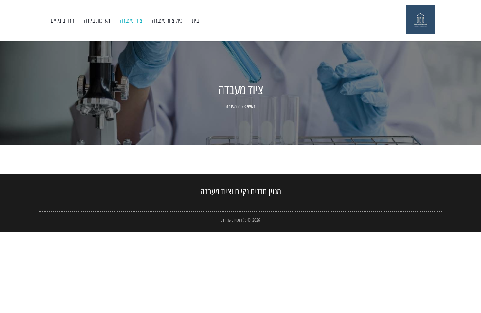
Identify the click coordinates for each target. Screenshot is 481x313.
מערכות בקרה (97, 20)
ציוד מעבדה (131, 20)
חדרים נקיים (62, 20)
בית (195, 20)
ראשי (251, 106)
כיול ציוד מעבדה (167, 20)
